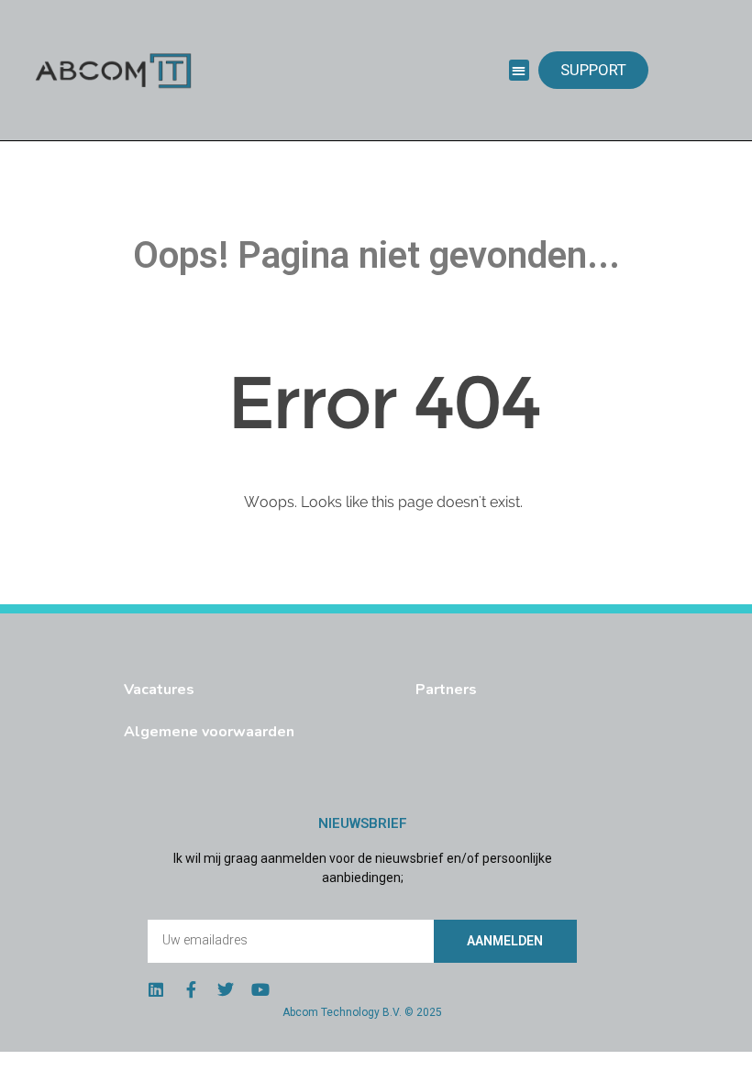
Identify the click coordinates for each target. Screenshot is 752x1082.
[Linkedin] (156, 989)
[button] (519, 70)
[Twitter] (225, 989)
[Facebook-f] (190, 989)
